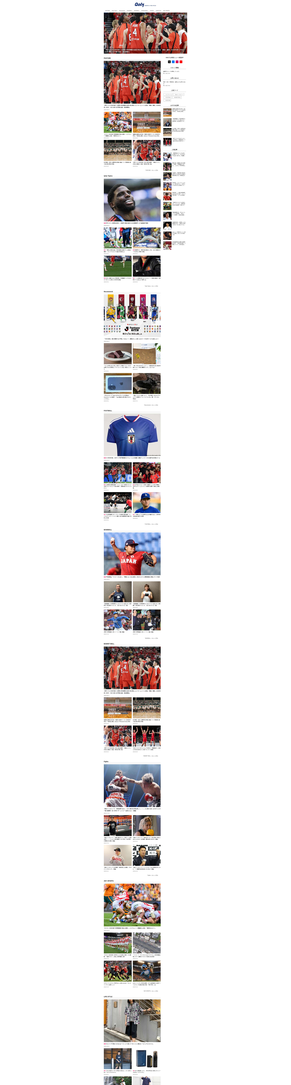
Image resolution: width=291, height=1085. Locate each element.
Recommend (108, 291)
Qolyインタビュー (179, 94)
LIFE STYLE (108, 996)
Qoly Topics (108, 176)
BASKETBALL (177, 97)
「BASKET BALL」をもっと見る (150, 756)
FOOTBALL (108, 410)
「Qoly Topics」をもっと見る (151, 286)
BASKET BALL (109, 644)
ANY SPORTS (109, 881)
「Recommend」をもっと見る (150, 405)
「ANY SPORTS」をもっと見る (150, 991)
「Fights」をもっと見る (152, 875)
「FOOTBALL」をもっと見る (151, 524)
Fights (106, 761)
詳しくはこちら (166, 73)
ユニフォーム (169, 94)
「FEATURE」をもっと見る (151, 170)
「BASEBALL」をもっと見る (151, 638)
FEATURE (107, 58)
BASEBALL (108, 530)
